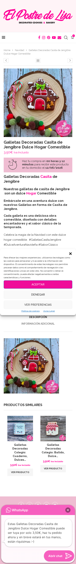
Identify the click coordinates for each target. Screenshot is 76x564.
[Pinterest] (48, 37)
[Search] (66, 37)
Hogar (31, 193)
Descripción (38, 317)
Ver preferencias (38, 304)
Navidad (19, 50)
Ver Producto (20, 472)
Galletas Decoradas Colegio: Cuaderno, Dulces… (20, 452)
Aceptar (38, 284)
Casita (46, 176)
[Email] (59, 37)
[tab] (38, 317)
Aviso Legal (49, 311)
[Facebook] (39, 37)
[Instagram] (43, 37)
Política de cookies (30, 311)
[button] (70, 253)
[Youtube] (54, 37)
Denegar (38, 294)
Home (7, 50)
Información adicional (38, 323)
